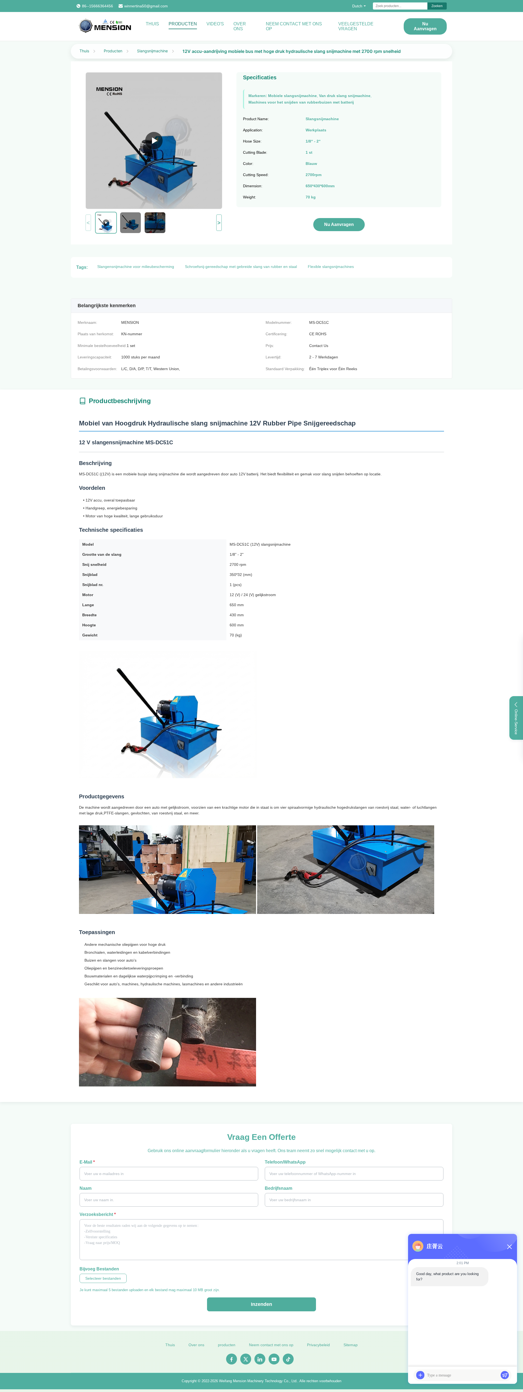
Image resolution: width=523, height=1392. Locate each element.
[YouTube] (274, 1359)
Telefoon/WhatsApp (285, 1162)
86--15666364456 (97, 6)
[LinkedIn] (259, 1359)
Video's (215, 24)
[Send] (505, 1375)
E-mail (87, 1162)
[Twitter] (245, 1359)
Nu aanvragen (425, 26)
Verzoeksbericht (98, 1214)
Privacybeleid (318, 1345)
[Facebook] (231, 1359)
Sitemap (350, 1345)
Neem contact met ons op (294, 26)
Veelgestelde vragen (355, 26)
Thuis (152, 24)
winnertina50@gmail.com (146, 6)
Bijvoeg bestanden (99, 1269)
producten (226, 1345)
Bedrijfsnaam (278, 1188)
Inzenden (261, 1304)
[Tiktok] (288, 1359)
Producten (183, 24)
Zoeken (437, 6)
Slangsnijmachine (152, 51)
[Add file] (420, 1375)
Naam (86, 1188)
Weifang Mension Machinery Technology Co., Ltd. (258, 1381)
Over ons (239, 26)
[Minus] (509, 1246)
